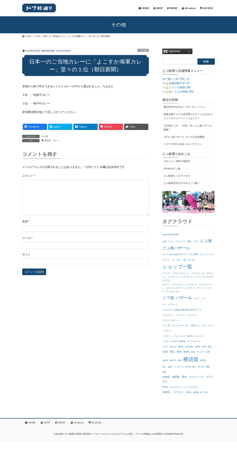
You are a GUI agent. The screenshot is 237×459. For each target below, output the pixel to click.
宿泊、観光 (176, 351)
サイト (26, 254)
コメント (28, 175)
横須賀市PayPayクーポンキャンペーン (185, 106)
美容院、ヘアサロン (173, 392)
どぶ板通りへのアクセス (177, 175)
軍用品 (189, 392)
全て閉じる (182, 79)
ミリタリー (167, 331)
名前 (25, 221)
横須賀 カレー (52, 140)
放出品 (165, 360)
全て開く (167, 79)
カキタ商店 (193, 254)
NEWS (61, 422)
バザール (184, 297)
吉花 (204, 347)
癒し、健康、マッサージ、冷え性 (176, 367)
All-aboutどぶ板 (172, 168)
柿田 (180, 360)
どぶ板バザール (176, 248)
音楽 (206, 392)
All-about (78, 422)
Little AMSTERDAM (170, 234)
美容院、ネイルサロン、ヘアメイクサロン (180, 387)
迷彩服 (196, 392)
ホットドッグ (208, 325)
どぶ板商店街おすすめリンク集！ (182, 183)
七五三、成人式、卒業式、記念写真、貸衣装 (181, 347)
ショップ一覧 (177, 266)
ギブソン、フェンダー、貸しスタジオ (178, 260)
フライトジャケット (171, 320)
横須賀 (190, 359)
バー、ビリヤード (170, 304)
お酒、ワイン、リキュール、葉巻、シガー (180, 241)
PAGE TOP (228, 442)
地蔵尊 (165, 352)
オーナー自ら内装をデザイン (174, 254)
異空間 (203, 360)
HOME (32, 422)
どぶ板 (206, 241)
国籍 (209, 347)
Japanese (174, 51)
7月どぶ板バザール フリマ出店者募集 (184, 136)
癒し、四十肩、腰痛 (201, 367)
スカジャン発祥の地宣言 (177, 161)
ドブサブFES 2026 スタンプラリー (183, 144)
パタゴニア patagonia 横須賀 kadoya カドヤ (181, 310)
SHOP (46, 422)
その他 (143, 50)
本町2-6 (173, 360)
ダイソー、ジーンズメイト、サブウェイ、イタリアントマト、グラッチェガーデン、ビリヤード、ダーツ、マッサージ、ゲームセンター (187, 288)
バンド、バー (199, 298)
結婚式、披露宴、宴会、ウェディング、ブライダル (187, 379)
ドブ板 (168, 298)
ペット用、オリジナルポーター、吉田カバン (181, 325)
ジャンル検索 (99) (180, 87)
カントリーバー (206, 254)
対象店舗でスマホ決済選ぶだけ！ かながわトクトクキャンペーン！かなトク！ (188, 116)
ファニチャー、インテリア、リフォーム (179, 315)
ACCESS (96, 422)
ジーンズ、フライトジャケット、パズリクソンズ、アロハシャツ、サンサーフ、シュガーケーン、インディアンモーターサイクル (188, 276)
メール (27, 237)
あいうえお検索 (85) (181, 91)
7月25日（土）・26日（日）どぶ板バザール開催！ (188, 127)
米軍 (164, 372)
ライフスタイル (193, 341)
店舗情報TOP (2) (179, 83)
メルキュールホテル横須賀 (173, 341)
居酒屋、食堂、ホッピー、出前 (196, 352)
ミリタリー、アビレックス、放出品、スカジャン (183, 336)
